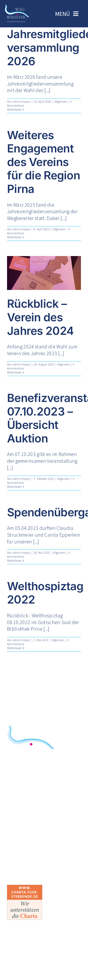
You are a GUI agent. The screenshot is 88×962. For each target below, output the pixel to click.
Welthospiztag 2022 (45, 593)
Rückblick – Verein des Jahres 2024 (40, 317)
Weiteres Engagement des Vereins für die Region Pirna (43, 162)
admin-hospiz (21, 102)
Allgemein (60, 102)
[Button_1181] (24, 887)
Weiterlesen (14, 110)
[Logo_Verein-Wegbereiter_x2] (17, 7)
